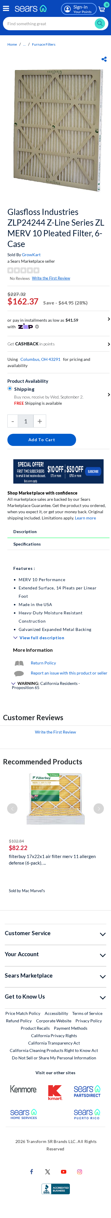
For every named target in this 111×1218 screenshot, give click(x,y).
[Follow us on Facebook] (32, 1171)
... (24, 44)
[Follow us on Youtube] (64, 1171)
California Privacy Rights (54, 1035)
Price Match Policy (22, 1013)
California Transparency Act (54, 1042)
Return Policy (43, 662)
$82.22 (18, 847)
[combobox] (55, 23)
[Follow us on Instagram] (80, 1171)
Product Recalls (35, 1028)
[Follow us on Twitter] (48, 1171)
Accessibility (56, 1013)
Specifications (27, 543)
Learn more (85, 517)
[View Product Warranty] (19, 662)
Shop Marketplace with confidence (42, 492)
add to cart (41, 439)
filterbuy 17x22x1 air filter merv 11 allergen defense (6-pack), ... (52, 859)
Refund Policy (19, 1020)
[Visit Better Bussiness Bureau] (55, 1188)
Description (25, 531)
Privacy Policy (88, 1020)
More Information (33, 650)
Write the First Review (51, 278)
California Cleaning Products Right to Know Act (54, 1050)
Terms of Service (87, 1013)
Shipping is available (38, 403)
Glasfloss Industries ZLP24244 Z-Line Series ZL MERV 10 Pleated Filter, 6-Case (55, 228)
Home (12, 44)
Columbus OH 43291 (40, 359)
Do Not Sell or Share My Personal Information (54, 1057)
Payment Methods (70, 1028)
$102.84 (16, 841)
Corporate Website (54, 1020)
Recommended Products (42, 761)
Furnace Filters (43, 44)
